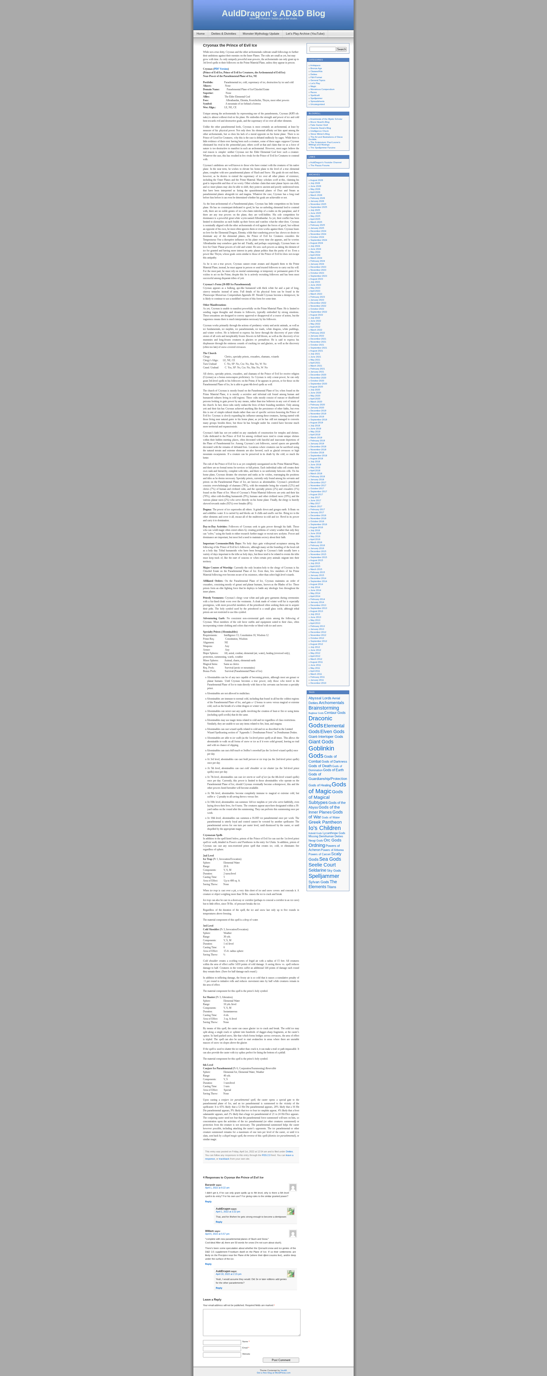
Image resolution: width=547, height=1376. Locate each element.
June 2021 (315, 357)
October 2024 (317, 237)
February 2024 (317, 261)
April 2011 (315, 671)
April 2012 (315, 656)
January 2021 (317, 372)
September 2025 (318, 207)
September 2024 (318, 240)
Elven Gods (332, 731)
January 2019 (317, 443)
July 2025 (315, 210)
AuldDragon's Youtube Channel (325, 162)
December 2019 (318, 410)
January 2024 (317, 264)
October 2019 (317, 416)
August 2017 (316, 494)
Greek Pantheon (325, 821)
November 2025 (318, 204)
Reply (208, 1201)
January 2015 (317, 575)
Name (246, 1341)
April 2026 (315, 192)
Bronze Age (316, 68)
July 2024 (315, 246)
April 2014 (315, 596)
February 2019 (317, 440)
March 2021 (316, 366)
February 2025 (317, 225)
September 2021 (318, 348)
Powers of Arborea (332, 850)
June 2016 (315, 533)
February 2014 (317, 599)
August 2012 (316, 644)
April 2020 (315, 398)
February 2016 (317, 545)
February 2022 (317, 333)
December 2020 (318, 375)
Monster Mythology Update (261, 33)
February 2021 (317, 369)
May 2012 (315, 653)
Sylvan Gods (319, 882)
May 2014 (315, 593)
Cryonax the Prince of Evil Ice (230, 45)
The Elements (323, 884)
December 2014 (318, 578)
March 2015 (316, 569)
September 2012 (318, 641)
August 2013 (316, 611)
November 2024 (318, 234)
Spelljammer (316, 98)
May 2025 (315, 216)
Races (313, 92)
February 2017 (317, 509)
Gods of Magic (327, 787)
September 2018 (318, 455)
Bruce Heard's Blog (319, 122)
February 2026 (317, 198)
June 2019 (315, 428)
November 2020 (318, 377)
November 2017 (318, 485)
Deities (289, 1151)
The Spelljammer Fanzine (322, 147)
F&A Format (316, 77)
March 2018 (316, 473)
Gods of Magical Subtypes (326, 797)
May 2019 (315, 431)
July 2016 (315, 530)
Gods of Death (320, 766)
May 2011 (315, 668)
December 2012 (318, 632)
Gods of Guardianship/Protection (328, 776)
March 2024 (316, 258)
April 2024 (315, 255)
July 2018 (315, 461)
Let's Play (315, 83)
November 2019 (318, 413)
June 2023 (315, 285)
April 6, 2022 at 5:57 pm (217, 1234)
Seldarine (317, 870)
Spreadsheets (317, 101)
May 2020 (315, 395)
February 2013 (317, 626)
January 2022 (317, 336)
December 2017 (318, 482)
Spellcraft (315, 95)
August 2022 (316, 315)
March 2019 (316, 437)
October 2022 (317, 309)
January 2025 (317, 228)
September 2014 (318, 581)
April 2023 (315, 291)
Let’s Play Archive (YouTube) (305, 33)
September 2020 (318, 383)
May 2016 (315, 536)
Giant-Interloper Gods (326, 736)
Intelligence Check (319, 131)
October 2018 (317, 452)
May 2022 (315, 324)
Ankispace (315, 65)
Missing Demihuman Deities (326, 836)
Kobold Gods (315, 833)
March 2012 (316, 659)
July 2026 (315, 183)
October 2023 (317, 273)
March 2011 (316, 674)
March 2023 (316, 294)
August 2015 (316, 560)
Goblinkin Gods (321, 752)
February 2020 (317, 404)
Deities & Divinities (223, 33)
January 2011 (317, 680)
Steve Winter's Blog (320, 134)
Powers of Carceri (320, 854)
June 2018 (315, 464)
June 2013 (315, 617)
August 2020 (316, 386)
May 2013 (315, 620)
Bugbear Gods (316, 713)
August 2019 (316, 422)
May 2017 (315, 503)
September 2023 (318, 276)
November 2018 (318, 449)
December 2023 (318, 267)
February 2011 (317, 677)
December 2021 (318, 339)
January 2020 (317, 407)
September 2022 (318, 312)
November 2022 (318, 306)
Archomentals (331, 702)
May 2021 (315, 360)
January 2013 (317, 629)
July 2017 (315, 497)
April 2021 (315, 363)
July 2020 (315, 389)
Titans (331, 887)
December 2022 (318, 303)
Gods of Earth (333, 770)
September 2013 (318, 608)
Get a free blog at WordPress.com (273, 1373)
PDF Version (221, 68)
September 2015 (318, 557)
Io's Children (325, 828)
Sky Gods (334, 870)
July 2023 (315, 282)
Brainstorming (324, 708)
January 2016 (317, 548)
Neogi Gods (316, 840)
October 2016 (317, 521)
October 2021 (317, 345)
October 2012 (317, 638)
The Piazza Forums (319, 165)
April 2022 (315, 327)
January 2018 (317, 479)
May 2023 (315, 288)
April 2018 (315, 470)
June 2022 (315, 321)
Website (246, 1354)
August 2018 (316, 458)
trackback (224, 1158)
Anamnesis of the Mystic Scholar (326, 119)
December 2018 (318, 446)
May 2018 (315, 467)
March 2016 (316, 542)
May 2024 (315, 252)
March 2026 (316, 195)
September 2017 (318, 491)
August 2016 (316, 527)
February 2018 (317, 476)
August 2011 (316, 662)
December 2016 (318, 515)
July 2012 (315, 647)
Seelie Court (322, 865)
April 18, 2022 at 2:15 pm (228, 1274)
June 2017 (315, 500)
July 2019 (315, 425)
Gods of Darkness (334, 761)
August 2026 (316, 180)
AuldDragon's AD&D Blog (273, 13)
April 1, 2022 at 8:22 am (217, 1187)
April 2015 (315, 566)
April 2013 (315, 623)
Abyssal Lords (320, 698)
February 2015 (317, 572)
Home (201, 33)
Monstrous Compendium (322, 89)
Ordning (317, 845)
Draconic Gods (320, 722)
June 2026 (315, 186)
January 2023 (317, 300)
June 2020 (315, 392)
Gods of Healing (320, 785)
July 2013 (315, 614)
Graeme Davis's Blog (320, 128)
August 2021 (316, 351)
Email (245, 1347)
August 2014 (316, 584)
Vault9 (284, 1370)
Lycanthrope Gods (334, 833)
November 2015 (318, 554)
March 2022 (316, 330)
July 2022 (315, 318)
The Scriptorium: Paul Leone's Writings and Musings (324, 143)
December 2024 (318, 231)
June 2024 (315, 249)
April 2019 (315, 434)
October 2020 (317, 380)
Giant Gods (321, 741)
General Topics (317, 80)
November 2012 (318, 635)
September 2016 (318, 524)
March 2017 (316, 506)
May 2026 (315, 189)
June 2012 (315, 650)
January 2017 (317, 512)
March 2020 (316, 401)
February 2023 (317, 297)
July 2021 (315, 354)
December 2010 (318, 683)
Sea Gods (330, 859)
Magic (313, 86)
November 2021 (318, 342)
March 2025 (316, 222)
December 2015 (318, 551)
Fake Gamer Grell (319, 125)
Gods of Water (331, 817)
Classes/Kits (316, 71)
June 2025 (315, 213)
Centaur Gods (335, 713)
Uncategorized (317, 104)
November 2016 (318, 518)
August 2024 (316, 243)
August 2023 (316, 279)
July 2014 (315, 587)
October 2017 (317, 488)
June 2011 (315, 665)
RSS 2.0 (266, 1155)
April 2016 (315, 539)
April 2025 (315, 219)
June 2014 (315, 590)
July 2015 (315, 563)
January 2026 (317, 201)
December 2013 (318, 605)
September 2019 (318, 419)
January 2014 (317, 602)
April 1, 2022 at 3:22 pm (228, 1211)
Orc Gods (332, 840)
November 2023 (318, 270)
